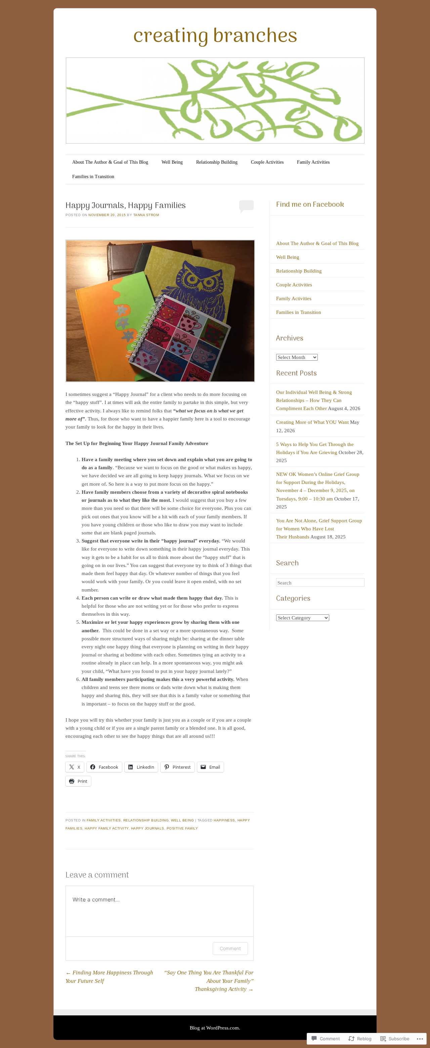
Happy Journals (147, 828)
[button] (160, 311)
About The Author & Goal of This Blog (110, 162)
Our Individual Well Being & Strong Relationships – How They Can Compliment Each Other (314, 400)
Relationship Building (217, 162)
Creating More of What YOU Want (312, 422)
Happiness (224, 820)
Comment (230, 948)
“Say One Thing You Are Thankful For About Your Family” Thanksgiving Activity (209, 980)
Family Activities (313, 162)
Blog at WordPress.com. (215, 1028)
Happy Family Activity (107, 828)
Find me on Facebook (310, 205)
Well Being (172, 162)
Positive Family (182, 828)
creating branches (215, 37)
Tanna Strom (146, 215)
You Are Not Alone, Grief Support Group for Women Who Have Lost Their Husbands (319, 528)
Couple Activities (267, 162)
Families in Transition (93, 176)
